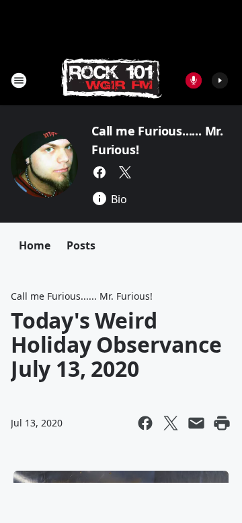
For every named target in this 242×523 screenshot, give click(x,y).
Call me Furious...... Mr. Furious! (82, 296)
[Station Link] (111, 80)
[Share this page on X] (170, 423)
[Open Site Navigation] (19, 80)
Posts (81, 245)
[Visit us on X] (125, 172)
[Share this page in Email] (196, 423)
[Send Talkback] (194, 80)
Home (34, 245)
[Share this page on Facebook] (145, 423)
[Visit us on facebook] (99, 172)
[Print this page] (221, 423)
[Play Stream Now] (220, 80)
